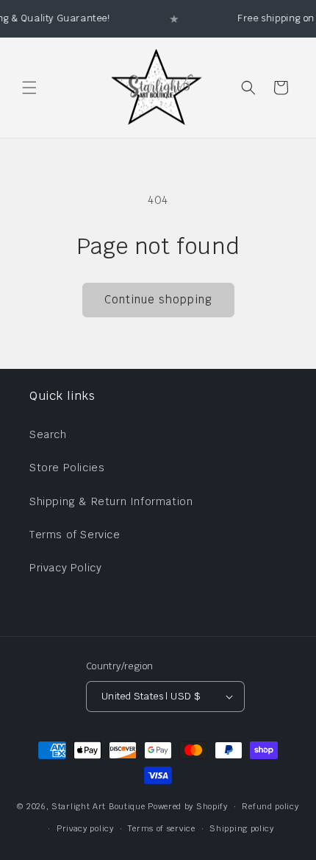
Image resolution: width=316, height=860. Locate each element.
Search (48, 434)
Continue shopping (158, 299)
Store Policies (66, 467)
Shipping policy (241, 828)
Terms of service (161, 828)
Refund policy (270, 806)
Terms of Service (75, 534)
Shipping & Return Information (111, 501)
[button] (29, 87)
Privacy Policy (65, 567)
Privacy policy (85, 828)
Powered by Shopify (188, 806)
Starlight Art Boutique (98, 806)
